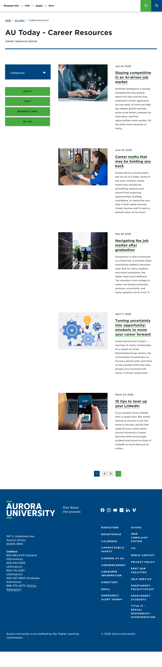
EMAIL (105, 589)
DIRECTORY (109, 582)
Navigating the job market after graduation (132, 245)
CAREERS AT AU (112, 558)
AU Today (20, 20)
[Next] (118, 474)
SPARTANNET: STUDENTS (141, 598)
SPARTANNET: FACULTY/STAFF (142, 587)
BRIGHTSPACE (111, 534)
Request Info (11, 6)
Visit (27, 6)
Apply (39, 6)
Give (51, 6)
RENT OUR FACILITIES (139, 570)
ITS (133, 548)
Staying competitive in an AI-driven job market (133, 77)
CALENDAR (109, 541)
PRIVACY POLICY (143, 562)
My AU (27, 121)
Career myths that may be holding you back (133, 161)
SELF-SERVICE (141, 579)
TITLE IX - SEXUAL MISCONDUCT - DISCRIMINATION (143, 611)
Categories (17, 72)
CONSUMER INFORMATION (111, 573)
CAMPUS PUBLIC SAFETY (113, 549)
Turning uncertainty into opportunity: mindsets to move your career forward (133, 327)
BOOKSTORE (110, 527)
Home (8, 20)
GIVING (136, 527)
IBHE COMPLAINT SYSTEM (139, 538)
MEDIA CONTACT (143, 555)
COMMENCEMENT (113, 565)
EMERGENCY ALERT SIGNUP (111, 597)
